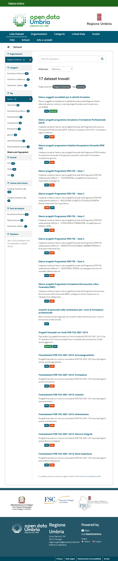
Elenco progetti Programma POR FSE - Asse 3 (61, 216)
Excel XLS (53, 111)
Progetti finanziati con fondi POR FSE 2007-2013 (63, 332)
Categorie (59, 34)
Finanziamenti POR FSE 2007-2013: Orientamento (64, 414)
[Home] (8, 47)
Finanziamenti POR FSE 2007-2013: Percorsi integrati (65, 434)
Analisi (96, 34)
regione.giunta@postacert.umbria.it (64, 542)
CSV (46, 111)
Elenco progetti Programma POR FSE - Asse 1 (61, 171)
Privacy (60, 558)
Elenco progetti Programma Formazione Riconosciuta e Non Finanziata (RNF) (69, 285)
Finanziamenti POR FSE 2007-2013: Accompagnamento (66, 355)
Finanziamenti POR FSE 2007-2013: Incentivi (61, 394)
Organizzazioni (39, 34)
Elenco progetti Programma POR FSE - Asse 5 (61, 261)
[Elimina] (69, 87)
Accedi (106, 558)
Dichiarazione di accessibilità (89, 558)
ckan (87, 530)
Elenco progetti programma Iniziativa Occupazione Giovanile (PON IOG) (71, 147)
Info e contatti (44, 40)
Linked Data (78, 34)
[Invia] (102, 58)
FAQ (12, 40)
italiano (87, 541)
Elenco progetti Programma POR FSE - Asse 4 (61, 238)
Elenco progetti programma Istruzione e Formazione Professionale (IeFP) (72, 121)
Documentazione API (92, 476)
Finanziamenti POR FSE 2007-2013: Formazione (63, 374)
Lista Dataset (16, 34)
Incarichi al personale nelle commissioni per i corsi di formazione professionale (71, 311)
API (78, 476)
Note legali (70, 558)
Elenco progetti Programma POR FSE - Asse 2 (61, 193)
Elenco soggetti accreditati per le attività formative (64, 97)
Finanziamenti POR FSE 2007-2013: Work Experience (65, 453)
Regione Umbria (57, 528)
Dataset (17, 47)
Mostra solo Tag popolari (17, 152)
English (98, 541)
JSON (52, 137)
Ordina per (43, 69)
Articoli (26, 40)
